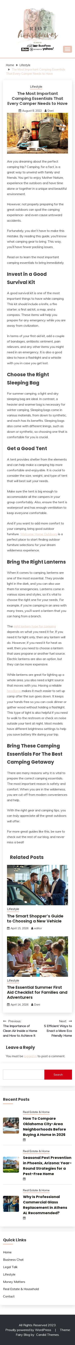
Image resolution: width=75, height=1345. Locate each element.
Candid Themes (47, 1335)
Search (58, 1074)
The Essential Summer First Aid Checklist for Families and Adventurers (37, 992)
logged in (30, 1056)
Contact (9, 1296)
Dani (51, 110)
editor (38, 928)
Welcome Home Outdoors (38, 534)
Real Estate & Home (36, 1112)
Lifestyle (36, 86)
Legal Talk (10, 1267)
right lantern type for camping (35, 626)
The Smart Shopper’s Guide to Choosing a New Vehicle (35, 918)
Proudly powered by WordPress (28, 1330)
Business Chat (13, 1260)
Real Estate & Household (21, 1289)
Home (7, 1252)
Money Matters (14, 1282)
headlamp (14, 691)
